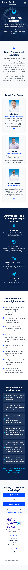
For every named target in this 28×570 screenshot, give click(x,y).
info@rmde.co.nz (15, 544)
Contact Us (15, 504)
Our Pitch (15, 495)
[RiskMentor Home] (9, 3)
